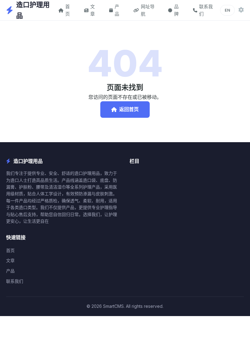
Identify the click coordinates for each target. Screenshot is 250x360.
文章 (92, 10)
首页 (67, 10)
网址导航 (148, 10)
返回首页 (129, 109)
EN (227, 10)
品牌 (176, 10)
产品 (117, 10)
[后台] (241, 10)
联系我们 (206, 10)
